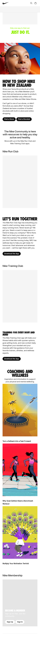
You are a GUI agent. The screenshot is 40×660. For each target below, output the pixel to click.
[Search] (31, 3)
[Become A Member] (20, 602)
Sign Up (10, 622)
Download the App (11, 254)
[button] (20, 296)
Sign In (20, 622)
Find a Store (9, 119)
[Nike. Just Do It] (20, 58)
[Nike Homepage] (6, 3)
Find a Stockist (24, 119)
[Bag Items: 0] (35, 3)
